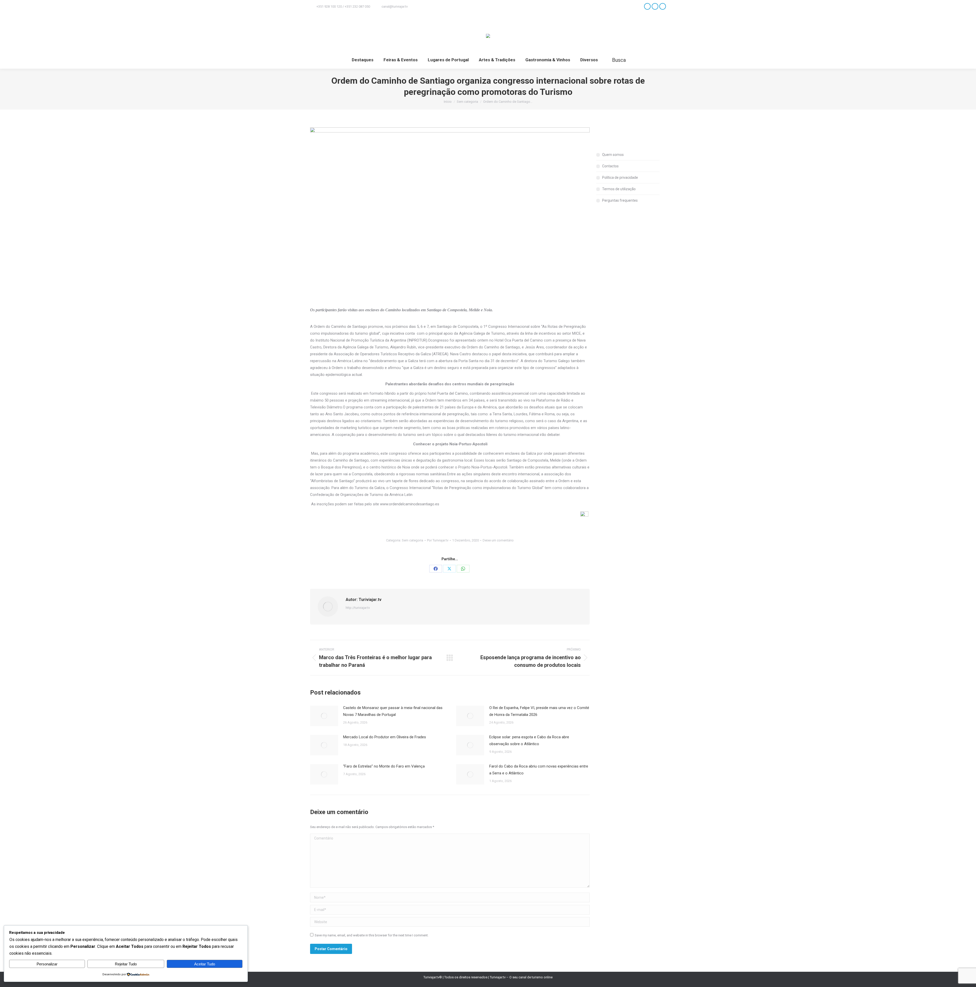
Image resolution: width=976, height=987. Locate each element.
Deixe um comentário (498, 540)
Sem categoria (412, 540)
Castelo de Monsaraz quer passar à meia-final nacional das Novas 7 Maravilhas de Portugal (393, 711)
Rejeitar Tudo (126, 964)
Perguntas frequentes (620, 200)
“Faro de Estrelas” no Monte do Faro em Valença (384, 766)
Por (437, 540)
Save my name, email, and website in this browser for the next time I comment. (372, 935)
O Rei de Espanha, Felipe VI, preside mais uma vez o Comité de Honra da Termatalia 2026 (539, 711)
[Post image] (324, 716)
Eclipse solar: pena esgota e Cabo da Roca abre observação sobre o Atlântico (529, 740)
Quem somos (613, 155)
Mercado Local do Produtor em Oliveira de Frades (384, 737)
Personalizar (47, 964)
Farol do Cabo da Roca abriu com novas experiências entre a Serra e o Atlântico (538, 769)
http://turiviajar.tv (358, 608)
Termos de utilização (619, 189)
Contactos (610, 166)
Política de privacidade (620, 177)
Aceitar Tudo (204, 964)
